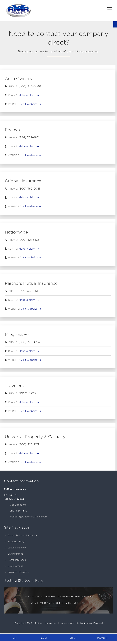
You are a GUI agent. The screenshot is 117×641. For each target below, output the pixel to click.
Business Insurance (18, 572)
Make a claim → (28, 95)
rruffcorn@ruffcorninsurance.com (28, 516)
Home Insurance (17, 560)
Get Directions (18, 505)
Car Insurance (15, 554)
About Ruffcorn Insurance (22, 535)
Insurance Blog (16, 541)
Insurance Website (68, 623)
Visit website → (30, 103)
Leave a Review (17, 547)
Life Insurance (15, 566)
